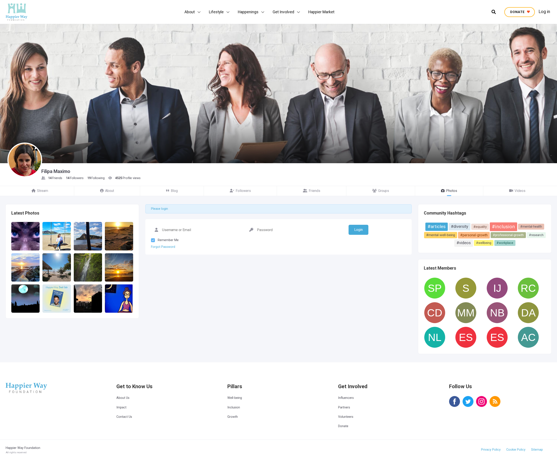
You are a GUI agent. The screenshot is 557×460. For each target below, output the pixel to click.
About (190, 12)
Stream (42, 191)
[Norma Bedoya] (497, 313)
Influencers (346, 398)
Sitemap (537, 450)
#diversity (459, 226)
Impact (121, 407)
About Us (122, 398)
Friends (314, 191)
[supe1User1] (466, 288)
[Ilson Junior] (497, 288)
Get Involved (283, 12)
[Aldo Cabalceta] (528, 337)
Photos (451, 191)
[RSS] (495, 404)
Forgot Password (163, 247)
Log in (544, 11)
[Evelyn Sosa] (466, 337)
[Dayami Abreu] (528, 313)
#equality (480, 227)
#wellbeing (483, 243)
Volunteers (345, 417)
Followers (243, 191)
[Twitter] (468, 404)
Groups (383, 191)
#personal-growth (474, 235)
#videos (463, 242)
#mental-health (531, 226)
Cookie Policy (515, 450)
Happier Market (321, 12)
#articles (437, 226)
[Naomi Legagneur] (435, 337)
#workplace (505, 243)
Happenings (248, 12)
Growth (232, 417)
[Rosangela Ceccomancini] (528, 288)
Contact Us (124, 417)
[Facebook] (454, 404)
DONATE (518, 12)
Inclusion (233, 407)
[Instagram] (481, 404)
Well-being (234, 398)
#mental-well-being (440, 235)
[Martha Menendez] (466, 313)
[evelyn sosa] (497, 337)
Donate (343, 426)
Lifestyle (216, 12)
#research (536, 235)
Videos (520, 191)
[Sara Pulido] (435, 288)
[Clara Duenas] (435, 313)
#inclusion (503, 226)
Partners (344, 407)
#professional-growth (508, 235)
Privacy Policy (491, 450)
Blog (174, 191)
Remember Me (168, 240)
